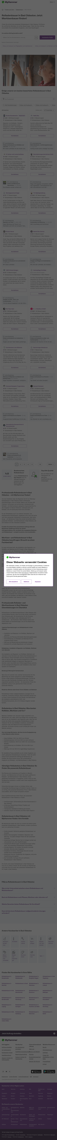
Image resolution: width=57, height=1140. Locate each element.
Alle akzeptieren (13, 581)
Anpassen (38, 581)
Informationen (25, 573)
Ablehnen (26, 581)
